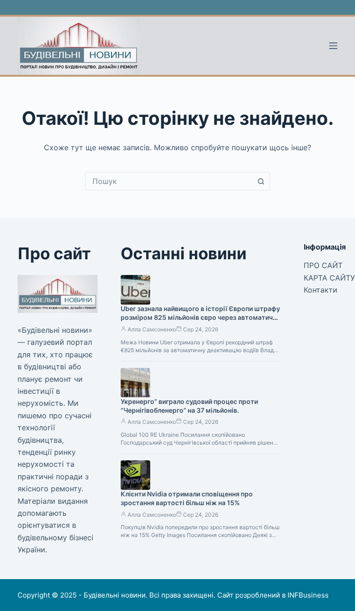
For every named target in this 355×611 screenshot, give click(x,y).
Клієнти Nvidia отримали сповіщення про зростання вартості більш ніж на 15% (187, 498)
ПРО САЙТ (323, 265)
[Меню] (333, 46)
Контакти (320, 289)
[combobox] (169, 181)
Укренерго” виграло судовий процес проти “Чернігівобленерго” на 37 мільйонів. (189, 405)
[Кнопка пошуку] (260, 181)
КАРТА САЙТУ (329, 277)
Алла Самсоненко (152, 329)
